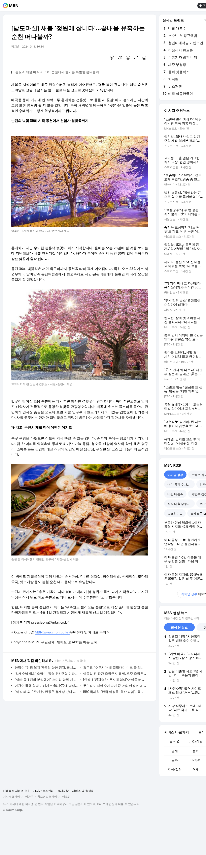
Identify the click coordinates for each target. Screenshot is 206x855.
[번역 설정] (128, 58)
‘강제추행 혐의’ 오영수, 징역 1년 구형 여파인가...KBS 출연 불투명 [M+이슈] (46, 673)
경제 (174, 751)
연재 (195, 769)
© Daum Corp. (13, 809)
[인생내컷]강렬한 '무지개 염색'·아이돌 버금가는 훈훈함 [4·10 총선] (114, 679)
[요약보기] (112, 58)
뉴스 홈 (174, 741)
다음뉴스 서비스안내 (16, 791)
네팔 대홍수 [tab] (175, 494)
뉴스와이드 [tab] (174, 513)
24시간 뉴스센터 (43, 791)
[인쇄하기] (144, 58)
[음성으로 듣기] (120, 58)
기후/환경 (195, 741)
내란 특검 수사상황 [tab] (180, 484)
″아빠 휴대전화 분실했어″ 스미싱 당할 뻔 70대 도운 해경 (46, 679)
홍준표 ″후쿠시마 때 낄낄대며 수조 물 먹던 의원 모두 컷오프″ (114, 667)
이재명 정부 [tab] (175, 475)
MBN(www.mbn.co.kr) (52, 632)
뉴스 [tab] (201, 732)
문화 (174, 760)
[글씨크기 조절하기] (136, 58)
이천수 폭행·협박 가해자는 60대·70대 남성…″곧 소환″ (46, 685)
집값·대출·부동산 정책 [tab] (181, 504)
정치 (195, 751)
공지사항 (63, 791)
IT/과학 (195, 760)
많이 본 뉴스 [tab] (179, 627)
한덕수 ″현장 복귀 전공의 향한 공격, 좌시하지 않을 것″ (46, 667)
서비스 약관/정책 (83, 791)
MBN (14, 6)
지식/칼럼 (175, 769)
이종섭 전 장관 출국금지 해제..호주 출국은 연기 (114, 673)
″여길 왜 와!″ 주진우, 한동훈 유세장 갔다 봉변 (46, 691)
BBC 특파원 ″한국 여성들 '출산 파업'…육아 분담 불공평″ (114, 691)
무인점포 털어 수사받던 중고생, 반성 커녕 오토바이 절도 (114, 685)
